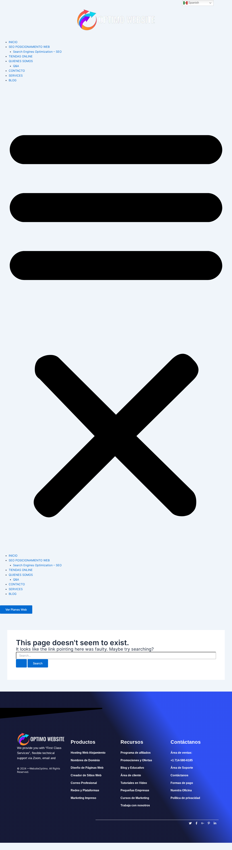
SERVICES (16, 75)
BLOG (12, 80)
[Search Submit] (21, 663)
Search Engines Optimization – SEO (37, 51)
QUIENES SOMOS (21, 61)
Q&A (16, 66)
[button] (116, 320)
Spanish (193, 2)
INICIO (13, 42)
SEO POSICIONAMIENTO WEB (29, 47)
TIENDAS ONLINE (21, 56)
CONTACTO (17, 70)
